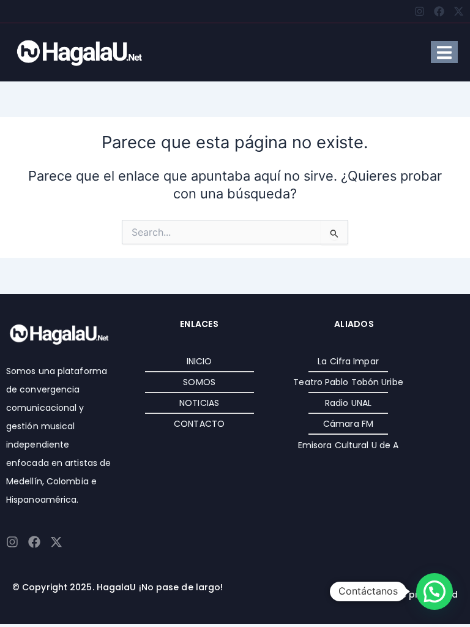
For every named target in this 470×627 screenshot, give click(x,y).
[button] (434, 591)
